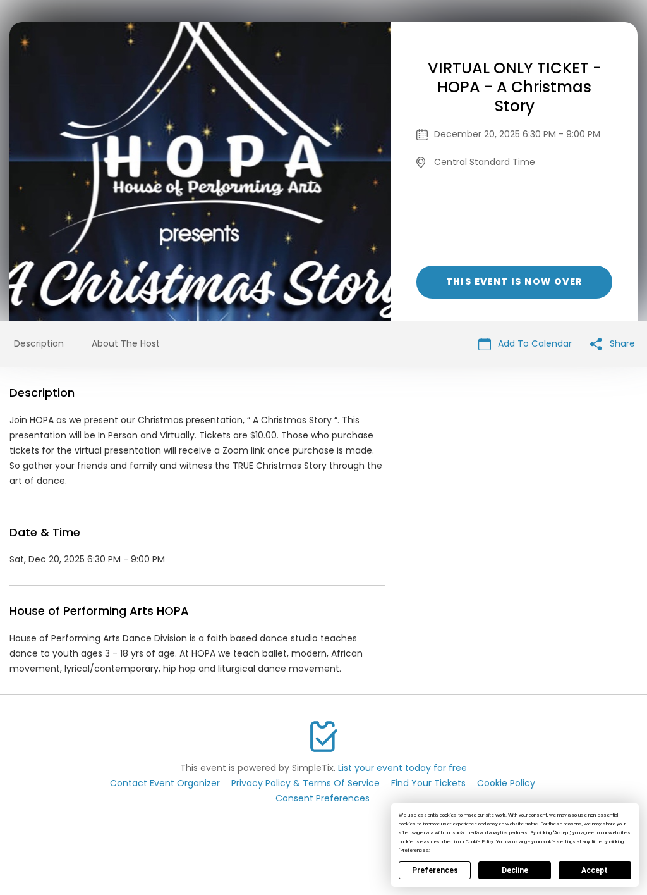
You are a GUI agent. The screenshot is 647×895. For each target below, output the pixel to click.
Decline (515, 870)
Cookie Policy (506, 783)
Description (39, 343)
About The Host (126, 343)
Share (621, 343)
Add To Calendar (533, 343)
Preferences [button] (414, 850)
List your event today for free (402, 768)
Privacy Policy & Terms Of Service (305, 783)
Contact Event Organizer (165, 783)
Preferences (435, 870)
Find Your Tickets (428, 783)
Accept (594, 870)
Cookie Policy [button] (479, 841)
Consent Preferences (322, 798)
